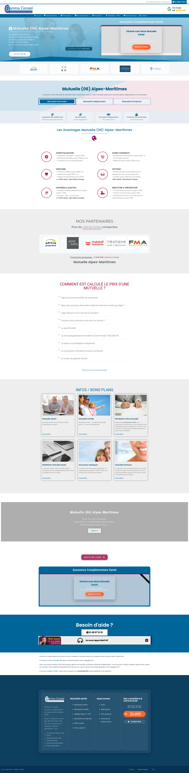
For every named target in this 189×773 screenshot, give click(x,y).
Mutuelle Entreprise (132, 101)
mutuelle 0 (57, 660)
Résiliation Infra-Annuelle (126, 419)
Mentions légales (143, 769)
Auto (103, 705)
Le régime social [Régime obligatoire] (78, 343)
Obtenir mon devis (141, 47)
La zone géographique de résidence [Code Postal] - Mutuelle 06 (90, 335)
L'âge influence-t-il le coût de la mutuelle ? (80, 313)
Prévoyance (106, 714)
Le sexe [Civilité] (68, 328)
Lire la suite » (46, 434)
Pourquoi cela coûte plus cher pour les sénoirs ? (83, 320)
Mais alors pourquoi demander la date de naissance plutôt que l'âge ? (92, 305)
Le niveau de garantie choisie (74, 358)
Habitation (105, 709)
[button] (79, 49)
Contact (131, 769)
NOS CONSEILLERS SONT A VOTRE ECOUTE (158, 2)
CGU (153, 769)
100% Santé (79, 723)
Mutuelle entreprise (83, 718)
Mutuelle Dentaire (123, 465)
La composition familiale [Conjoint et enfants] (82, 351)
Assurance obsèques (88, 465)
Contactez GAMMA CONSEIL (48, 671)
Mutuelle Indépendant (94, 101)
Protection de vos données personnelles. (94, 370)
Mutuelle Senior (49, 419)
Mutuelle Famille (86, 419)
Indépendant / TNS (82, 714)
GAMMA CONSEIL (19, 769)
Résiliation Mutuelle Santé (54, 465)
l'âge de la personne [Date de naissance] (79, 298)
